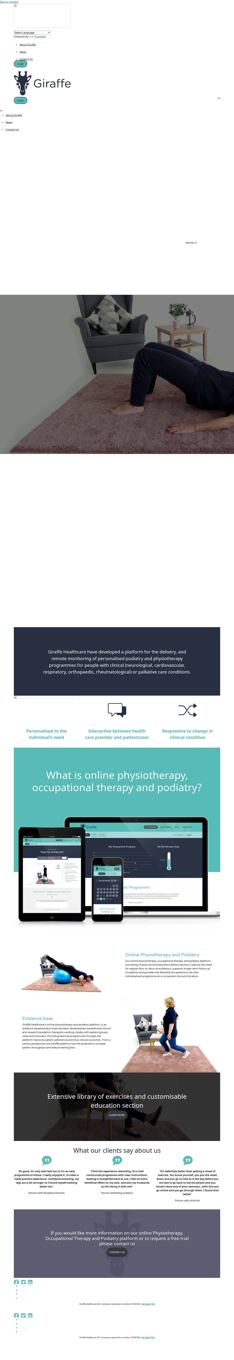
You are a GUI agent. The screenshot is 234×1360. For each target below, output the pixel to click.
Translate (40, 36)
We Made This (148, 1304)
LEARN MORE (117, 1115)
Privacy (24, 1294)
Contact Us (26, 59)
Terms (23, 1290)
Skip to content (9, 2)
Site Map (25, 1286)
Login (20, 64)
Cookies (24, 1298)
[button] (117, 616)
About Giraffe (28, 44)
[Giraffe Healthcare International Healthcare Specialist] (42, 15)
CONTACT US (117, 1252)
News (23, 52)
